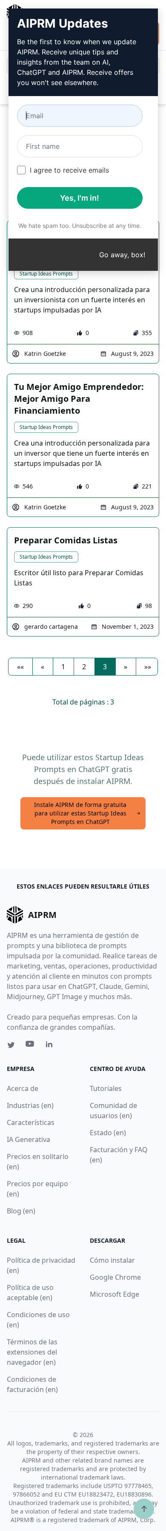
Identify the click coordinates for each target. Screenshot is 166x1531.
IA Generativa (28, 1139)
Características (30, 1122)
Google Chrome (115, 1277)
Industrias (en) (30, 1105)
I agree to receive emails (69, 170)
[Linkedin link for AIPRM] (51, 1046)
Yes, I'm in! (79, 197)
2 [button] (84, 666)
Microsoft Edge (114, 1294)
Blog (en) (21, 1211)
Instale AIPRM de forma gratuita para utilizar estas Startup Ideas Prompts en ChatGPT (80, 813)
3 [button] (105, 666)
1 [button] (63, 666)
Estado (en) (108, 1132)
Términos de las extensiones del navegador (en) (32, 1352)
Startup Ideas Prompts (46, 273)
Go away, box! (122, 254)
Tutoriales (106, 1088)
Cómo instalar (112, 1260)
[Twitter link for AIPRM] (11, 1045)
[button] (20, 666)
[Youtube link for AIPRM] (31, 1046)
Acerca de (22, 1088)
